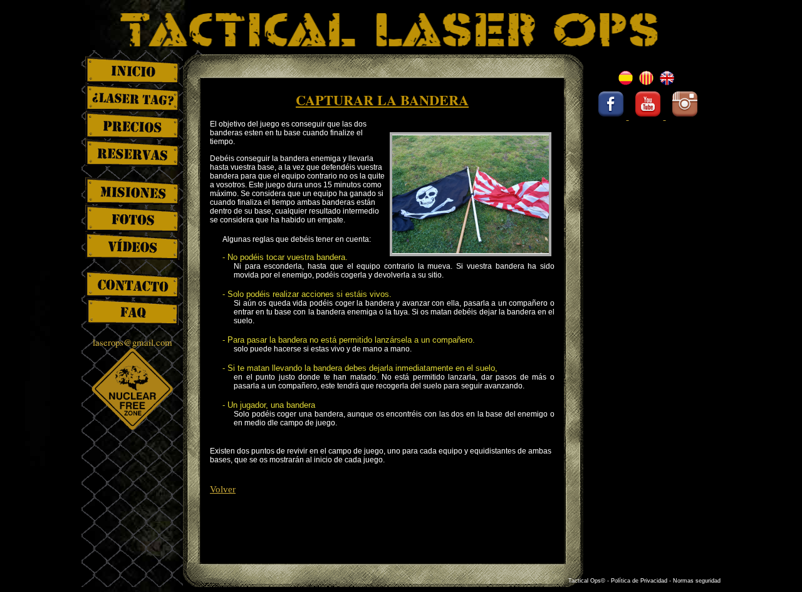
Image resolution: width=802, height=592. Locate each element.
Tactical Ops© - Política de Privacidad (618, 581)
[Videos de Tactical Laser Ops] (647, 117)
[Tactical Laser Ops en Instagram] (683, 117)
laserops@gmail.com (132, 342)
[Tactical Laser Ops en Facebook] (610, 117)
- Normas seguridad (695, 581)
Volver (223, 489)
